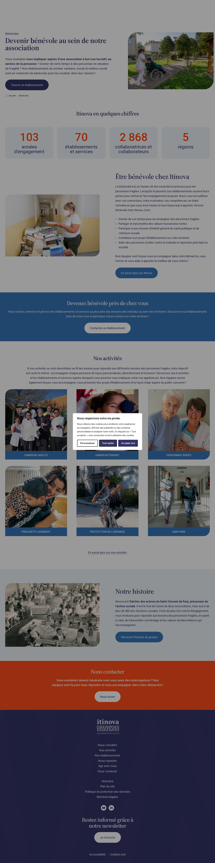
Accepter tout (128, 443)
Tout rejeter (108, 443)
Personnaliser (87, 443)
